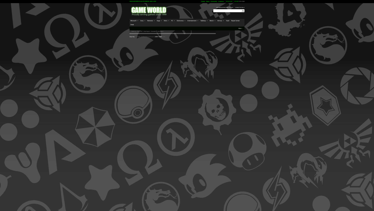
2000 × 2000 (158, 36)
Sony (141, 20)
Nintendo (150, 20)
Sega (158, 20)
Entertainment (191, 20)
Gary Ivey (132, 36)
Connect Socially (239, 7)
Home (133, 31)
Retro (165, 20)
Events (203, 1)
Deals (132, 24)
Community (214, 1)
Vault (227, 20)
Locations (221, 1)
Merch (212, 20)
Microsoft (133, 20)
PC (172, 20)
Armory (219, 20)
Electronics (180, 20)
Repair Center (235, 20)
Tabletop (203, 20)
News (207, 1)
